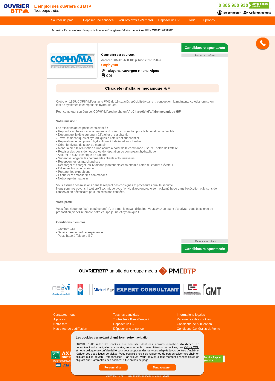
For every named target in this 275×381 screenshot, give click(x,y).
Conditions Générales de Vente (198, 328)
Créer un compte (259, 12)
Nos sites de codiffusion (70, 328)
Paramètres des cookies (194, 319)
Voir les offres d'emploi (135, 20)
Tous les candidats (126, 314)
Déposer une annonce (98, 20)
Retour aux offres (205, 55)
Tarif (192, 20)
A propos (208, 20)
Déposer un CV (169, 20)
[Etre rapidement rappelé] (261, 43)
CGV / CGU (191, 347)
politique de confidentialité (101, 350)
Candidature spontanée (205, 48)
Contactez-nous (64, 314)
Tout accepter (162, 367)
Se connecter (232, 12)
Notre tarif (60, 324)
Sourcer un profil (62, 20)
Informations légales (191, 314)
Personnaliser (113, 367)
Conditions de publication (194, 324)
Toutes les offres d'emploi (131, 319)
